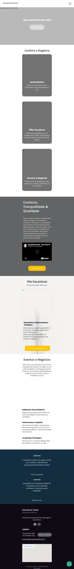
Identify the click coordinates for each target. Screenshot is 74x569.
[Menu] (70, 3)
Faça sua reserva (44, 535)
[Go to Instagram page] (39, 524)
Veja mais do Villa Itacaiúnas (37, 348)
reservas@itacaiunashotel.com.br (33, 539)
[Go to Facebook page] (35, 524)
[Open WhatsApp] (69, 564)
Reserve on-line (37, 27)
